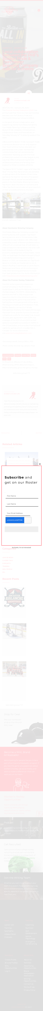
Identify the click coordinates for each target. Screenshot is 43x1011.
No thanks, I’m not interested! (21, 547)
